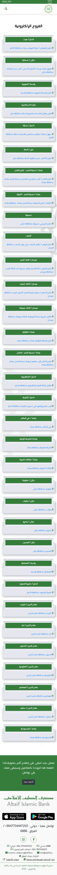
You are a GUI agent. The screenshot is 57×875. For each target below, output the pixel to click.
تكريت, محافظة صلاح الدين (40, 613)
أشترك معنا (28, 782)
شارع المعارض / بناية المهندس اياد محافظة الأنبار (31, 48)
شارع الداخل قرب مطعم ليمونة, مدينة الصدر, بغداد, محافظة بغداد (31, 363)
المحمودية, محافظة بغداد (41, 737)
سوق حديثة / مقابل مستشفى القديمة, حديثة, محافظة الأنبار (29, 136)
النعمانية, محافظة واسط (41, 572)
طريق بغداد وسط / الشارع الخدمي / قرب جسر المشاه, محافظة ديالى (30, 70)
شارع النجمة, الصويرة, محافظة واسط (36, 93)
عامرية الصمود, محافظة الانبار (39, 593)
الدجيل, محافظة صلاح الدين (40, 655)
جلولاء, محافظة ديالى (42, 510)
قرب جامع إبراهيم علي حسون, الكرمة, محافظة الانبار (30, 406)
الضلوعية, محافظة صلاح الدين (39, 675)
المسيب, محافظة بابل (42, 551)
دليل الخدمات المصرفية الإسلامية (40, 860)
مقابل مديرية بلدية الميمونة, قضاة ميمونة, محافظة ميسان (30, 318)
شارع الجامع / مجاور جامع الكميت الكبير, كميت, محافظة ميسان (28, 294)
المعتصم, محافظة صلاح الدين (39, 696)
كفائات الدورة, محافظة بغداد (39, 468)
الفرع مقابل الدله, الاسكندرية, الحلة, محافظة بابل (31, 114)
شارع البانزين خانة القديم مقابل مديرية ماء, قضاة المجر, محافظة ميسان (29, 270)
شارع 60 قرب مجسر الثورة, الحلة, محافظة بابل (32, 158)
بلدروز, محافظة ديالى (43, 530)
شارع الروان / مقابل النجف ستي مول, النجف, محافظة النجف (30, 246)
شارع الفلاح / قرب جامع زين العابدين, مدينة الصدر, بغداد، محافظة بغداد (28, 180)
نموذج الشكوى (12, 860)
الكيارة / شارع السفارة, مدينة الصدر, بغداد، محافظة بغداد (28, 203)
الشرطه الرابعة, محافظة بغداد (39, 448)
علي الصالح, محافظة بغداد (41, 427)
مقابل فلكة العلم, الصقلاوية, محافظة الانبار (33, 385)
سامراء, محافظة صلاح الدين (40, 717)
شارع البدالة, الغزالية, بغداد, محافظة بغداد (34, 341)
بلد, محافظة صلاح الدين (41, 634)
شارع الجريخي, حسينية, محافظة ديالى (36, 224)
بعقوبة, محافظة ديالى (42, 489)
